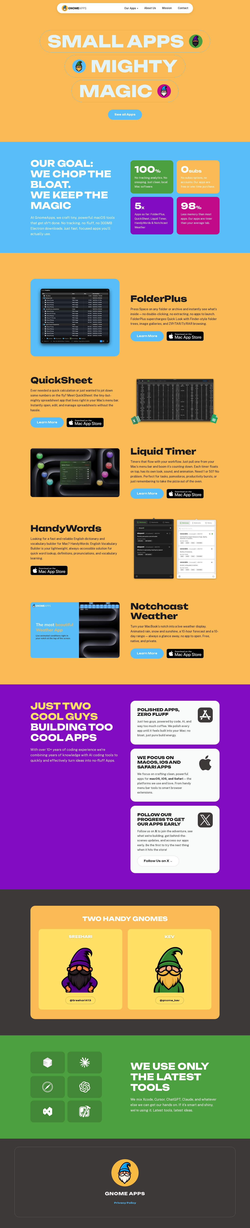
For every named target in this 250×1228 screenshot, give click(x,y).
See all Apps (125, 114)
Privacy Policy (125, 1202)
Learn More (147, 336)
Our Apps (130, 8)
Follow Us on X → (158, 861)
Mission (167, 8)
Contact (183, 8)
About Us (150, 8)
